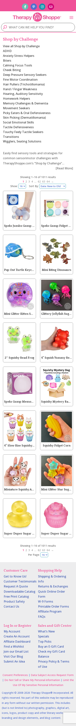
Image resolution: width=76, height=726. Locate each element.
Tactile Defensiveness (18, 127)
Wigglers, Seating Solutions (22, 141)
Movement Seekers (16, 108)
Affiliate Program (50, 611)
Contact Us (11, 606)
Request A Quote (16, 586)
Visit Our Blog (13, 656)
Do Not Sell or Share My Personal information (32, 680)
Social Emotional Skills (18, 122)
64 (48, 181)
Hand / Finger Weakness (20, 89)
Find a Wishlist (14, 646)
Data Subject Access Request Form (52, 675)
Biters (7, 60)
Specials (43, 636)
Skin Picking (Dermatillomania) (24, 117)
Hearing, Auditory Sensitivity (23, 94)
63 (43, 181)
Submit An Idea (14, 661)
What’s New (46, 631)
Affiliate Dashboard (17, 641)
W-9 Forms (45, 601)
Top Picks (44, 641)
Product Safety (14, 601)
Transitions (11, 137)
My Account (12, 631)
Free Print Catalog (16, 596)
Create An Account (17, 636)
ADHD (7, 51)
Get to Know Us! (15, 576)
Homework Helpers (16, 98)
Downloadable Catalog (19, 591)
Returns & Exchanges (53, 586)
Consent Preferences (15, 675)
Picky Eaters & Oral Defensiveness (27, 113)
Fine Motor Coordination (20, 79)
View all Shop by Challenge (21, 46)
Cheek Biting (12, 70)
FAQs (41, 617)
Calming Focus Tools (17, 65)
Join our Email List (16, 651)
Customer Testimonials (20, 581)
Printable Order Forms (53, 606)
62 (39, 181)
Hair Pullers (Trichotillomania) (24, 84)
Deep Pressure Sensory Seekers (24, 75)
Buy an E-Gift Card (51, 646)
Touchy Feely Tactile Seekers (23, 132)
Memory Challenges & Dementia (25, 103)
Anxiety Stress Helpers (18, 56)
